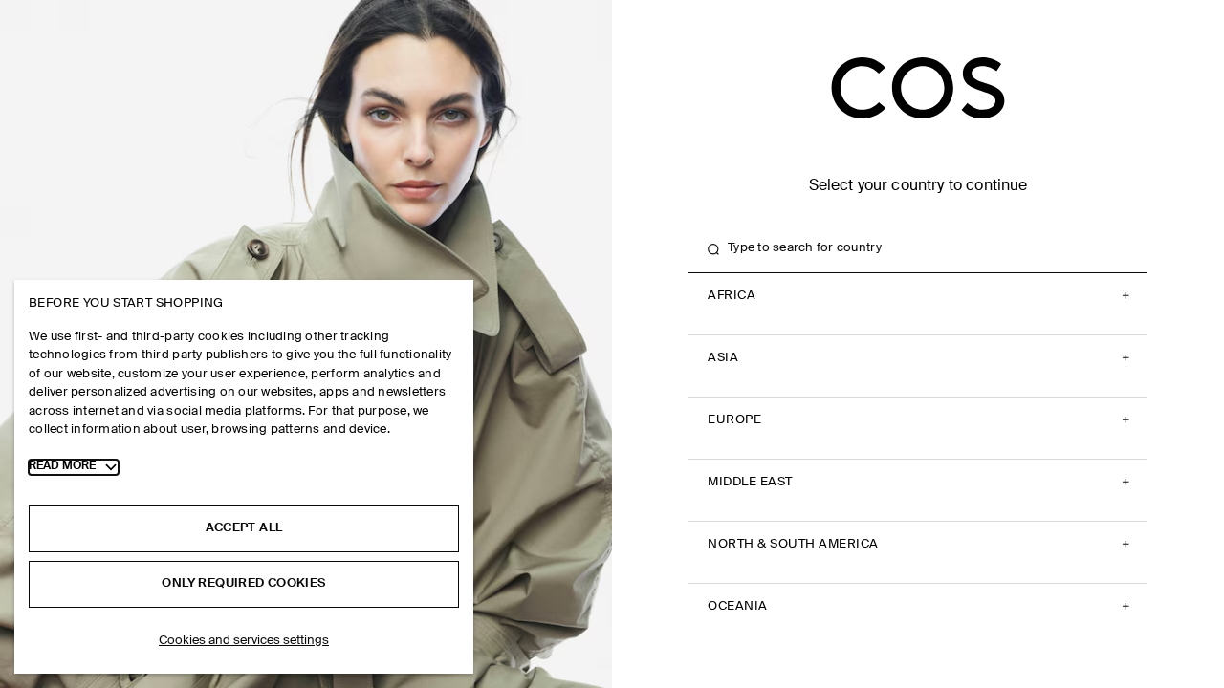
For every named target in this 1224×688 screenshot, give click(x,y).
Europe (734, 420)
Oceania (738, 606)
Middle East (750, 482)
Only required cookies (243, 583)
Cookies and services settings (244, 640)
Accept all (244, 528)
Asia (723, 358)
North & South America (793, 544)
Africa (731, 296)
